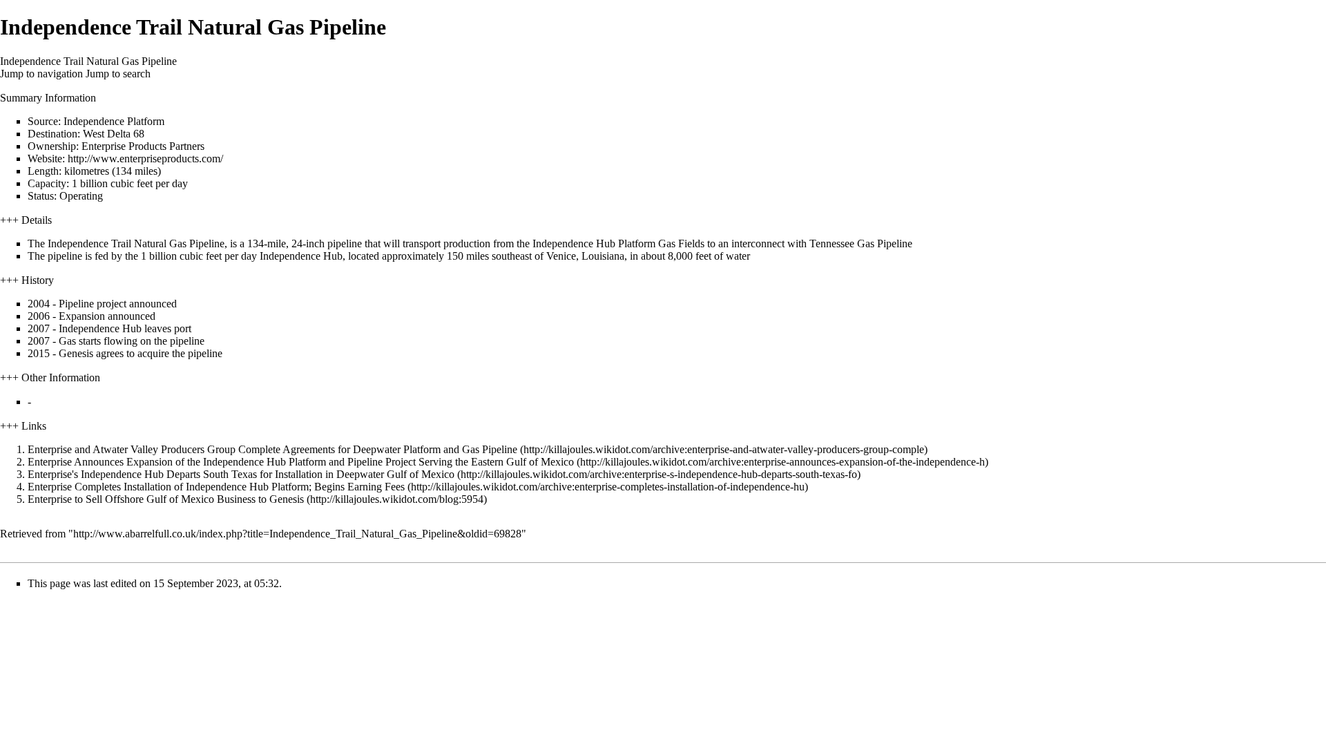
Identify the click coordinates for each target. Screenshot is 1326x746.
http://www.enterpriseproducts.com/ (145, 158)
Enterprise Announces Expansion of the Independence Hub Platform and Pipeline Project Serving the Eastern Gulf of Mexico (301, 462)
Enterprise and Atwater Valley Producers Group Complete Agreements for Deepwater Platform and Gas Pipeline (272, 449)
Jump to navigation (41, 73)
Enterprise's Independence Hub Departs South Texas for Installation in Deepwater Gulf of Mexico (241, 474)
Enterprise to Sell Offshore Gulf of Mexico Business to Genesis (166, 499)
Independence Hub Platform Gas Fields (618, 243)
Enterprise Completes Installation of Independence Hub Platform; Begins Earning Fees (216, 486)
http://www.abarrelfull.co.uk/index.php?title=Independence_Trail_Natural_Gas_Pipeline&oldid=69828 (297, 533)
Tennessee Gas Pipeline (860, 243)
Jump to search (118, 73)
